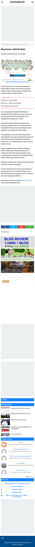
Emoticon (5, 281)
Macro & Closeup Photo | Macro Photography (17, 496)
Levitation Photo (17, 489)
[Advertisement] (17, 23)
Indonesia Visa (20, 470)
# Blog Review (5, 232)
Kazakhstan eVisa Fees (20, 449)
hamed (21, 442)
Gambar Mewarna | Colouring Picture (16, 483)
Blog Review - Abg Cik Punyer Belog (11, 103)
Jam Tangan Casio (16, 434)
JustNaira (32, 476)
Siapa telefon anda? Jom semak (20, 408)
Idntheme (20, 544)
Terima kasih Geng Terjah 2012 (9, 106)
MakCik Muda (27, 180)
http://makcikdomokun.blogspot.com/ (17, 82)
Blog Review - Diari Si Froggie (9, 100)
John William (21, 463)
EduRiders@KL (17, 492)
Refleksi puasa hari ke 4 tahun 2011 (21, 413)
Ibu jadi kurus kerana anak (18, 419)
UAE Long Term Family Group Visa (20, 456)
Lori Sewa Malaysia (16, 486)
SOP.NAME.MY (17, 542)
